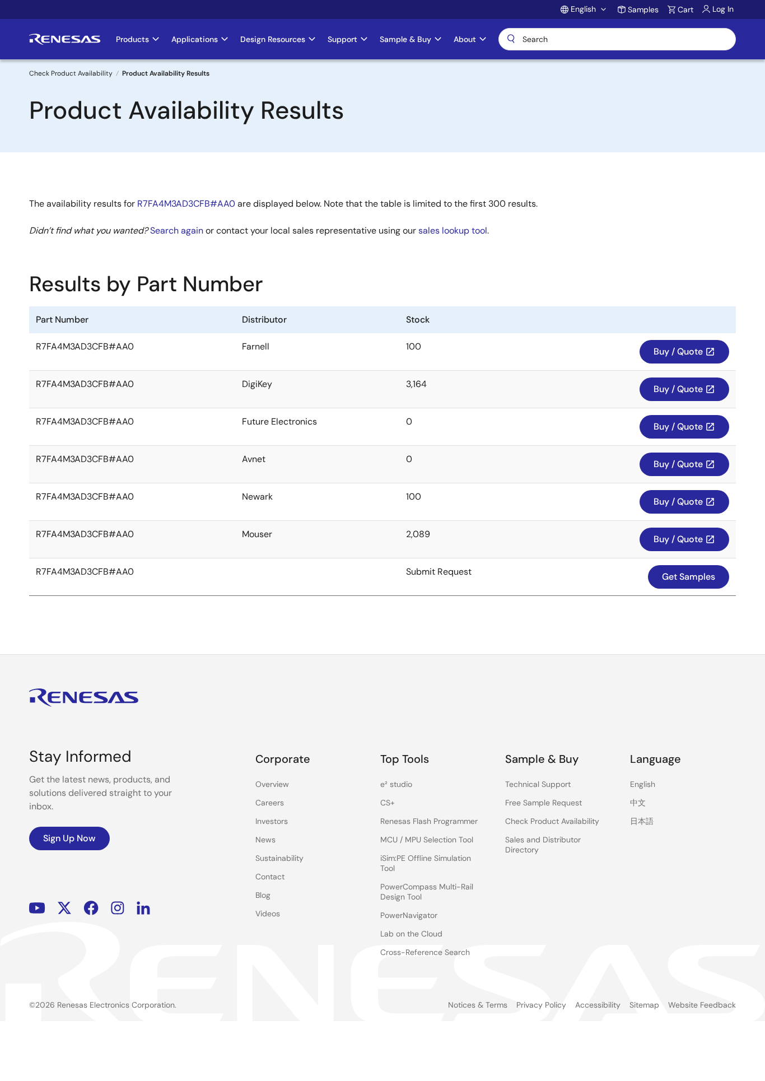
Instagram (117, 908)
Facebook (91, 908)
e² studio (396, 784)
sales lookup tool (452, 230)
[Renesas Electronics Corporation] (64, 39)
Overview (272, 784)
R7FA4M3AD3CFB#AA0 (186, 203)
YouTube (37, 908)
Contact (269, 877)
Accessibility (598, 1005)
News (265, 840)
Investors (271, 821)
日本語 (642, 821)
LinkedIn (143, 908)
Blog (262, 895)
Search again (176, 230)
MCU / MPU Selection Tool (426, 840)
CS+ (387, 803)
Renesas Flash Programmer (429, 821)
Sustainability (279, 858)
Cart (685, 9)
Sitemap (644, 1005)
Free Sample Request (543, 803)
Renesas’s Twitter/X (64, 908)
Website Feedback (702, 1005)
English (642, 784)
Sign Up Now (69, 838)
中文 (638, 803)
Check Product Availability (71, 73)
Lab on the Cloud (411, 934)
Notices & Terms (477, 1005)
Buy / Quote (684, 351)
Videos (267, 913)
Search (617, 39)
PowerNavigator (408, 915)
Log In (723, 8)
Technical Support (538, 784)
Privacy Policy (541, 1005)
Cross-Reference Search (425, 952)
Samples (643, 9)
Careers (269, 803)
